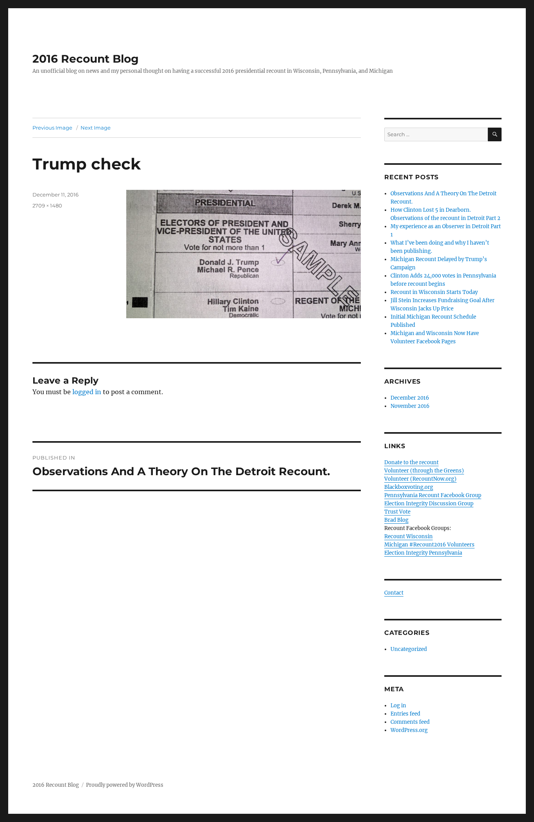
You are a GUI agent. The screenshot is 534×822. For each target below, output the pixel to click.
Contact (393, 592)
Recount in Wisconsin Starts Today (434, 292)
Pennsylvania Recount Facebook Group (432, 495)
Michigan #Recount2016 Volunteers (429, 544)
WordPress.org (409, 730)
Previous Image (52, 127)
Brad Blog (396, 520)
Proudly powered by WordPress (124, 785)
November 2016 (410, 406)
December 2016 (410, 398)
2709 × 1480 (47, 205)
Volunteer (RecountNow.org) (420, 479)
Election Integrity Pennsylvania (423, 553)
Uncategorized (409, 649)
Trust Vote (397, 511)
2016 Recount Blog (85, 58)
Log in (398, 705)
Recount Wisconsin (408, 536)
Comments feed (410, 722)
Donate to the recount (411, 462)
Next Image (96, 127)
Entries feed (405, 713)
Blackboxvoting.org (408, 487)
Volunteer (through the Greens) (424, 470)
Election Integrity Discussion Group (428, 503)
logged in (86, 392)
